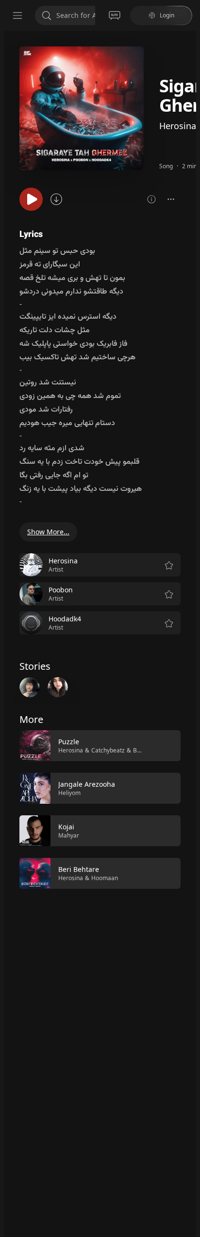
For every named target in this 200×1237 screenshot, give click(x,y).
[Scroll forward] (189, 808)
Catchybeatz (108, 750)
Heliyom (69, 793)
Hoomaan (104, 878)
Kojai (66, 826)
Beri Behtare (78, 869)
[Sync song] (56, 199)
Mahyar (68, 835)
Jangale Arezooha (86, 784)
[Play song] (31, 199)
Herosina (177, 126)
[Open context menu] (171, 199)
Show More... (48, 531)
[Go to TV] (114, 15)
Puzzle (68, 741)
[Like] (167, 746)
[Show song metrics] (151, 199)
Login (167, 15)
